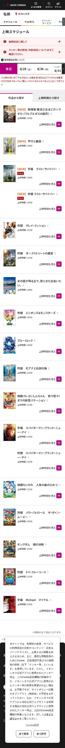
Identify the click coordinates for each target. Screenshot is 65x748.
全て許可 (41, 733)
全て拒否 (24, 733)
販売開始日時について (14, 59)
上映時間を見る (47, 183)
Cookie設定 (32, 725)
